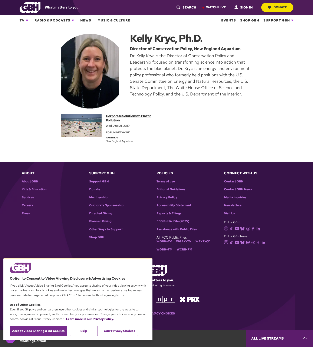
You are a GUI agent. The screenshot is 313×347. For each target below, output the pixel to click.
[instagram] (226, 228)
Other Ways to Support (106, 229)
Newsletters (232, 205)
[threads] (248, 228)
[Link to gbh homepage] (30, 7)
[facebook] (253, 228)
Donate (280, 7)
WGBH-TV (164, 241)
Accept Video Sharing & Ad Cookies (38, 331)
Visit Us (229, 213)
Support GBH (276, 20)
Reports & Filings (168, 213)
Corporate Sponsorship (106, 205)
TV (22, 20)
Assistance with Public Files (176, 229)
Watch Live (216, 7)
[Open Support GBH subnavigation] (292, 20)
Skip (83, 331)
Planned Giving (100, 221)
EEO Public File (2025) (172, 221)
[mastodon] (248, 242)
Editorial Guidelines (170, 189)
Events (228, 20)
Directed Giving (100, 213)
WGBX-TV (183, 241)
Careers (27, 205)
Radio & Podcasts (52, 20)
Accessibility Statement (173, 205)
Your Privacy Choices (156, 313)
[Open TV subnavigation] (27, 20)
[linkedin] (258, 228)
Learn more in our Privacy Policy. (90, 319)
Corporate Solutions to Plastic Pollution (128, 118)
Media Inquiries (235, 197)
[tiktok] (231, 228)
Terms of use (165, 181)
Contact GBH (233, 181)
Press (26, 213)
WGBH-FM (164, 249)
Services (28, 197)
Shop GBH (249, 20)
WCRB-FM (184, 249)
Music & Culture (114, 20)
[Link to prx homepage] (189, 299)
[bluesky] (242, 228)
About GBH (30, 181)
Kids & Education (34, 189)
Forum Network (118, 132)
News (85, 20)
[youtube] (237, 228)
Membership (98, 197)
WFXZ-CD (203, 241)
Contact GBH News (238, 189)
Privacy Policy (166, 197)
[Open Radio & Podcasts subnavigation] (73, 20)
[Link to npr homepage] (165, 299)
